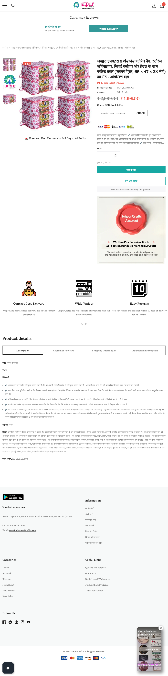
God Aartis (90, 573)
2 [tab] (86, 324)
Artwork (6, 573)
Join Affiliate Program (96, 584)
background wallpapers (97, 578)
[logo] (84, 5)
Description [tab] (22, 350)
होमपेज (5, 47)
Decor (5, 567)
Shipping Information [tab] (104, 350)
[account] (154, 5)
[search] (13, 5)
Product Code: (104, 87)
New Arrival (8, 590)
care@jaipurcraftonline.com (22, 530)
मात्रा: (99, 148)
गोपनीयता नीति (90, 519)
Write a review (108, 28)
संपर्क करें (89, 513)
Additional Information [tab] (145, 350)
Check (140, 113)
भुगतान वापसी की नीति (93, 542)
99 (112, 189)
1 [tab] (82, 324)
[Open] (8, 668)
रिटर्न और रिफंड (91, 531)
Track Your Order (94, 590)
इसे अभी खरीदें (131, 181)
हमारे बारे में (89, 508)
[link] (9, 65)
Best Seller (8, 596)
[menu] (4, 5)
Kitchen (6, 578)
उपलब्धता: (101, 91)
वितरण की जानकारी (92, 536)
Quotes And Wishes (95, 567)
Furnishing (8, 584)
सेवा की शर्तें (89, 525)
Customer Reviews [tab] (63, 350)
